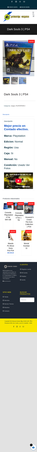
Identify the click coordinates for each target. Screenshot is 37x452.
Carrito (23, 280)
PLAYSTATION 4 (20, 106)
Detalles (8, 206)
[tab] (18, 114)
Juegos (13, 106)
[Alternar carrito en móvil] (33, 16)
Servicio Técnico (9, 304)
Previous (4, 58)
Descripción (6, 114)
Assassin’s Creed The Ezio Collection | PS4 (29, 222)
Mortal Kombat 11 (26, 245)
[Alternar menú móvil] (33, 12)
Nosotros (6, 307)
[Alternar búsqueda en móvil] (33, 14)
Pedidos (23, 276)
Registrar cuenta (26, 269)
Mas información (7, 281)
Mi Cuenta (24, 273)
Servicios (6, 300)
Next (33, 58)
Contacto (6, 311)
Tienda (6, 297)
